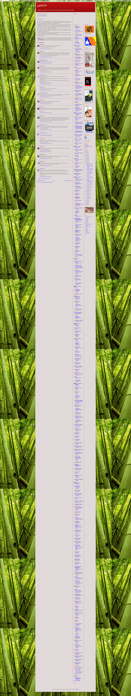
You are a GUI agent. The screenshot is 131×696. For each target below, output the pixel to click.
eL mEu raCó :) (77, 597)
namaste (76, 606)
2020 (87, 151)
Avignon (87, 220)
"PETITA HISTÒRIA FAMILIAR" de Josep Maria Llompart (78, 109)
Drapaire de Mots (78, 412)
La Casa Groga (77, 79)
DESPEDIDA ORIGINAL (78, 610)
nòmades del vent (78, 275)
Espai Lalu (77, 676)
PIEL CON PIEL (77, 680)
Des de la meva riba (78, 254)
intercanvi (77, 391)
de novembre (89, 184)
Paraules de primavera (77, 343)
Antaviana (77, 74)
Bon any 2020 (77, 171)
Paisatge (76, 302)
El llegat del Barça (78, 637)
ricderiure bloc (77, 439)
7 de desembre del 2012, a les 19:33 (46, 176)
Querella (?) (77, 443)
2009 (87, 203)
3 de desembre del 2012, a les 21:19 (46, 158)
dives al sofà (77, 556)
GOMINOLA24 (77, 521)
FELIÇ (76, 143)
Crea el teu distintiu (87, 139)
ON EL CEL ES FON (78, 35)
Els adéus (76, 480)
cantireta (76, 70)
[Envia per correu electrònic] (43, 38)
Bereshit (76, 53)
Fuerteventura (88, 226)
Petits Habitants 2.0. (78, 542)
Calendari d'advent (78, 234)
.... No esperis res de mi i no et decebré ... (78, 94)
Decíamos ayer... (77, 450)
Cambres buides (78, 48)
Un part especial (77, 539)
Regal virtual (77, 614)
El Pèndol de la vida (78, 377)
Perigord (87, 230)
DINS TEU (77, 250)
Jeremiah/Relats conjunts (79, 595)
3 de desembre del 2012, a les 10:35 (46, 129)
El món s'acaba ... (78, 60)
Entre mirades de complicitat (78, 663)
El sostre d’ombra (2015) (79, 374)
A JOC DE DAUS (78, 173)
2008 (87, 204)
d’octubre (88, 186)
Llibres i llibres (77, 363)
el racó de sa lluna (78, 34)
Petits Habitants (78, 541)
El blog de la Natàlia (78, 134)
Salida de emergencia (79, 449)
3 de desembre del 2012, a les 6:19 (45, 89)
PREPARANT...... (77, 105)
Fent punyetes (77, 420)
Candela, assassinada (77, 316)
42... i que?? (77, 562)
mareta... (76, 620)
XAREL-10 (77, 37)
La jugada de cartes (89, 172)
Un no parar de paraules (78, 99)
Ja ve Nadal (77, 235)
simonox (67, 689)
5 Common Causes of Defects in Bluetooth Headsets (78, 508)
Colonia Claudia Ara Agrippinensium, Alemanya (78, 397)
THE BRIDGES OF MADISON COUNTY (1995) (78, 630)
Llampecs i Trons (78, 293)
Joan (85, 136)
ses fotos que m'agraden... (77, 247)
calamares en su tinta (79, 122)
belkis (41, 168)
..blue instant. (77, 30)
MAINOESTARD (78, 594)
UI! (75, 201)
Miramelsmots (77, 278)
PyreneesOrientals (89, 224)
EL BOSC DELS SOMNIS (78, 231)
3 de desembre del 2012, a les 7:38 (45, 103)
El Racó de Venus (78, 286)
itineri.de (76, 395)
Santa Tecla (77, 270)
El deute (76, 163)
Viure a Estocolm (78, 308)
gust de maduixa (78, 511)
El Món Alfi (77, 354)
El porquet (41, 66)
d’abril (88, 194)
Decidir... (76, 389)
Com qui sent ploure (78, 442)
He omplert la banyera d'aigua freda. (78, 546)
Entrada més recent (41, 180)
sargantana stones (78, 104)
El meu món (77, 551)
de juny (88, 191)
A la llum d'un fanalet (79, 320)
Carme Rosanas (42, 60)
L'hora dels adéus (77, 598)
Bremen (87, 221)
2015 (87, 158)
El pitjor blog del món (79, 659)
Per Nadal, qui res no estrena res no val (89, 169)
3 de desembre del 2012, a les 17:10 (46, 151)
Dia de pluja (77, 552)
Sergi (40, 51)
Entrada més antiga (68, 180)
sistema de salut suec (78, 309)
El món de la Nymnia (78, 424)
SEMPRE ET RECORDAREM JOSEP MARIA (78, 569)
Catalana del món (78, 331)
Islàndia (87, 219)
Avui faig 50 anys (77, 344)
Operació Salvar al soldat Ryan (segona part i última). (79, 548)
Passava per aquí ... (78, 140)
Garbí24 (43, 39)
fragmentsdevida (78, 468)
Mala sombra (77, 385)
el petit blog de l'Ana (78, 667)
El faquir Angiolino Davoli (79, 54)
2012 (87, 162)
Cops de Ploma (78, 304)
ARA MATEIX (77, 237)
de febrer (88, 197)
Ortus (76, 287)
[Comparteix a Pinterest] (47, 38)
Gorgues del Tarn (88, 216)
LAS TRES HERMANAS (79, 132)
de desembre (89, 163)
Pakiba (41, 146)
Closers (76, 328)
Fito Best (76, 370)
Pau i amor (76, 410)
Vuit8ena (76, 158)
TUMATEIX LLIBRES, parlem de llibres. (78, 127)
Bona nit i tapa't (78, 146)
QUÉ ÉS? (76, 150)
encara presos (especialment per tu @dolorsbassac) (78, 239)
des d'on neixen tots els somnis (78, 653)
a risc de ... (77, 291)
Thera (76, 675)
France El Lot (88, 232)
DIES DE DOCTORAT (78, 504)
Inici (54, 180)
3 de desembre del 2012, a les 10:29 (46, 121)
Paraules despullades (79, 479)
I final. (76, 498)
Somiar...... (77, 392)
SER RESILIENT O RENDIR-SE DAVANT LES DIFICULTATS (78, 591)
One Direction (77, 522)
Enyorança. (77, 276)
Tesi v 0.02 (77, 336)
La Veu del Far (77, 471)
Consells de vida (77, 313)
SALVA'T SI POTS (78, 405)
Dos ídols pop (77, 91)
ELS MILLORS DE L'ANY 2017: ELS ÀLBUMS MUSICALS (79, 272)
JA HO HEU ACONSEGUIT (77, 290)
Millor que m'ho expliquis (78, 628)
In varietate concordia (77, 211)
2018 (87, 154)
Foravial (76, 258)
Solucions (88, 179)
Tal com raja (77, 156)
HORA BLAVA (77, 190)
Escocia (87, 222)
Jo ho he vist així (89, 176)
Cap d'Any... (77, 433)
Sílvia (41, 115)
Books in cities (77, 362)
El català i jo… (77, 46)
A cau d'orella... (78, 670)
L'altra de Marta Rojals (78, 469)
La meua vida (77, 380)
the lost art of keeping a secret (78, 555)
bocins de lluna (78, 327)
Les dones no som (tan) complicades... (78, 312)
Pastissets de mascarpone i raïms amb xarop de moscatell (79, 179)
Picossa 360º (77, 440)
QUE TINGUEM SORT (79, 672)
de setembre (89, 187)
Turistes (76, 191)
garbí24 (42, 5)
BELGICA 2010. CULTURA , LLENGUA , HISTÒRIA (78, 646)
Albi (86, 227)
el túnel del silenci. (78, 413)
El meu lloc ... (77, 95)
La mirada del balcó (78, 366)
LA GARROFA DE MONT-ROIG (78, 567)
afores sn (77, 649)
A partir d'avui (77, 208)
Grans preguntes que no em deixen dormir (79, 400)
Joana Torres (77, 45)
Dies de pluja (77, 325)
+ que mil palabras (78, 623)
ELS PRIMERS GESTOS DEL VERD (78, 219)
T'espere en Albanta (78, 149)
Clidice (41, 161)
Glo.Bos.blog (42, 75)
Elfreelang (41, 154)
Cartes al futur (77, 346)
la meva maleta (77, 57)
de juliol (88, 190)
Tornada (76, 340)
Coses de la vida (78, 497)
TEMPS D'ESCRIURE (78, 656)
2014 (87, 159)
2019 (87, 152)
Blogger (78, 689)
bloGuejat (77, 42)
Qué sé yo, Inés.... (78, 673)
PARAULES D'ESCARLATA (77, 197)
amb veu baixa (77, 490)
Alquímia (76, 482)
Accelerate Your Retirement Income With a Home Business (78, 583)
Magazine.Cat (77, 559)
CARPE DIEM (77, 182)
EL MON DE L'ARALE (79, 572)
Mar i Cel (76, 155)
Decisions (76, 212)
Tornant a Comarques (79, 207)
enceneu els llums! (78, 283)
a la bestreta (77, 85)
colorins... (76, 621)
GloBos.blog (77, 107)
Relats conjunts (78, 78)
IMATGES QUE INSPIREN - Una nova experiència (78, 227)
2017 (87, 155)
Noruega (87, 225)
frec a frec (76, 650)
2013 (87, 161)
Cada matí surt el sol (78, 527)
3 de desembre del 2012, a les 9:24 (45, 112)
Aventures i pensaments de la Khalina (78, 526)
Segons (76, 472)
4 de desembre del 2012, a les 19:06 (46, 165)
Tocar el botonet (89, 173)
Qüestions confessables (77, 636)
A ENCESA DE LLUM (78, 452)
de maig (88, 193)
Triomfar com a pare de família (89, 181)
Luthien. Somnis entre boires (78, 530)
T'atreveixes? (77, 617)
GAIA (76, 589)
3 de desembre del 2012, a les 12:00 (46, 143)
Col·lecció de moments (77, 26)
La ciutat (76, 515)
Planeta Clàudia (78, 538)
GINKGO (76, 609)
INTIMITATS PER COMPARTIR (78, 679)
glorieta (76, 351)
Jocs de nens (77, 514)
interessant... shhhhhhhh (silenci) (78, 409)
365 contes (77, 428)
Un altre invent (77, 186)
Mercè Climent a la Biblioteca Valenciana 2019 (78, 221)
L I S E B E (77, 517)
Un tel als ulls (77, 535)
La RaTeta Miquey (78, 200)
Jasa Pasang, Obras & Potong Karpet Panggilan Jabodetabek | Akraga (79, 87)
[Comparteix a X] (45, 38)
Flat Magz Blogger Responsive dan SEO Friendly (78, 458)
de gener (88, 198)
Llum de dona (77, 369)
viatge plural (77, 301)
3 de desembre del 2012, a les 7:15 (45, 96)
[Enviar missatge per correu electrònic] (41, 38)
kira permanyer (42, 124)
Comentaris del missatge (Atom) (47, 182)
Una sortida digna (78, 493)
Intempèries (77, 194)
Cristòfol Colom (77, 660)
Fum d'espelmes (77, 483)
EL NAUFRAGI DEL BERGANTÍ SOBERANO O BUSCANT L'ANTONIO (79, 267)
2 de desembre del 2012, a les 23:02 (46, 48)
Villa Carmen (77, 243)
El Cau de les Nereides (77, 335)
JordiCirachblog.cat (78, 506)
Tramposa (88, 175)
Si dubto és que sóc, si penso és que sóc (78, 170)
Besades (76, 576)
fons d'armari (77, 166)
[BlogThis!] (44, 38)
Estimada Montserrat (78, 321)
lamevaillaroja (77, 586)
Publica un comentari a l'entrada (44, 178)
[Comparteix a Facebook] (46, 38)
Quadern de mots (78, 446)
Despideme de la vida (78, 216)
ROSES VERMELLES (78, 131)
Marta (76, 215)
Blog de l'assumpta (78, 112)
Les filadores (77, 174)
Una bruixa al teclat (78, 358)
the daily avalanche (78, 90)
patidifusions (77, 193)
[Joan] (85, 138)
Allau (76, 61)
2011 (87, 200)
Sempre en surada (78, 265)
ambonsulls (77, 436)
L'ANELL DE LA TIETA (78, 183)
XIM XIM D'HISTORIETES (78, 465)
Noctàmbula (77, 432)
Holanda (87, 231)
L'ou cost (77, 644)
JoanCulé (77, 633)
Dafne (41, 44)
